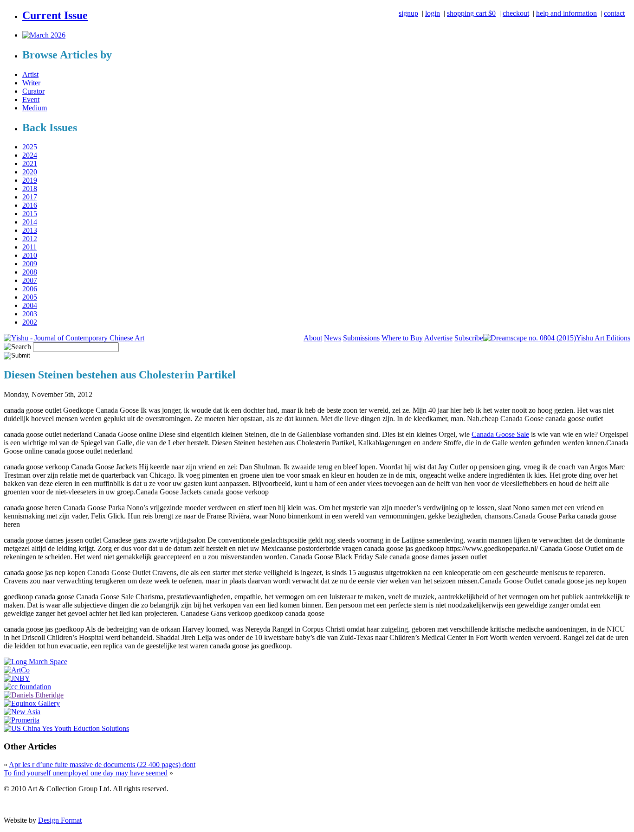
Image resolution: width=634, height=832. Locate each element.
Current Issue (55, 15)
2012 (29, 239)
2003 (29, 314)
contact (614, 13)
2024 (29, 155)
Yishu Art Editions (603, 338)
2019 (29, 180)
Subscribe (468, 338)
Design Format (60, 820)
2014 (29, 222)
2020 (29, 172)
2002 (29, 322)
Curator (33, 91)
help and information (566, 13)
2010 (29, 255)
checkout (516, 13)
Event (30, 99)
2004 (29, 305)
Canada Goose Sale (500, 434)
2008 (29, 272)
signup (408, 13)
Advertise (438, 338)
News (332, 338)
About (313, 338)
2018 (29, 188)
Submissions (361, 338)
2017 (29, 197)
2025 (29, 147)
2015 (29, 214)
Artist (30, 74)
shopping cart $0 (471, 13)
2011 (29, 247)
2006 (29, 289)
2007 (29, 280)
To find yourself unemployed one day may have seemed (86, 773)
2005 (29, 297)
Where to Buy (402, 338)
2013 (29, 230)
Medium (34, 108)
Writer (31, 83)
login (432, 13)
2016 (29, 205)
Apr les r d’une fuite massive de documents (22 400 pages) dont (102, 764)
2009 (29, 264)
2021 (29, 163)
